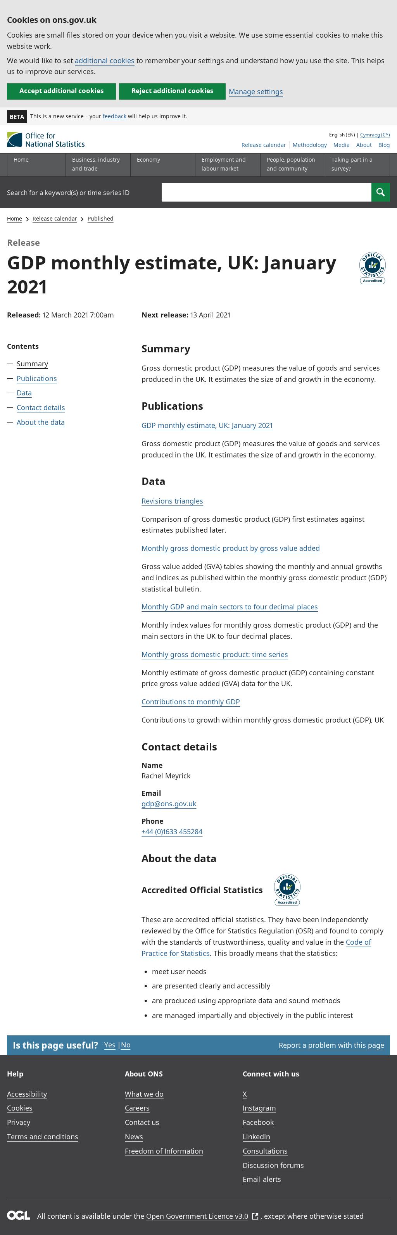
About (364, 144)
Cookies (20, 1108)
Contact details (41, 407)
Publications (37, 378)
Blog (384, 144)
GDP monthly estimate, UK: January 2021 (207, 425)
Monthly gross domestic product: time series (215, 654)
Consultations (265, 1151)
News (134, 1136)
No (126, 1044)
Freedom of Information (164, 1151)
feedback (114, 116)
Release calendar (264, 144)
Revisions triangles (172, 500)
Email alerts (262, 1179)
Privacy (18, 1122)
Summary (32, 363)
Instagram (259, 1108)
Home (21, 159)
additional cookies (105, 60)
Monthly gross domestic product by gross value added (231, 548)
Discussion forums (273, 1165)
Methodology (310, 144)
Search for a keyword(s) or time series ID (68, 192)
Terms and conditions (42, 1136)
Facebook (258, 1122)
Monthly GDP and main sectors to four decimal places (230, 606)
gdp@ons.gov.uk (169, 803)
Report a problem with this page (331, 1045)
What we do (144, 1094)
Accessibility (27, 1094)
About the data (41, 422)
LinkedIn (256, 1136)
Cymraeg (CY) (375, 134)
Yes (110, 1044)
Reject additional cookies (172, 90)
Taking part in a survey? (352, 164)
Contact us (142, 1122)
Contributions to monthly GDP (191, 701)
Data (24, 392)
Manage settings (256, 91)
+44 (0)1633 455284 (172, 831)
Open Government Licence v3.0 (197, 1216)
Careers (137, 1108)
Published (101, 218)
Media (341, 144)
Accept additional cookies (61, 90)
